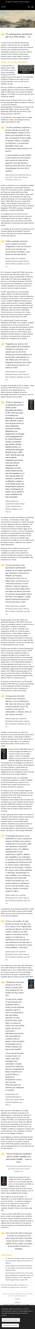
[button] (29, 7)
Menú (32, 7)
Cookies (17, 1299)
